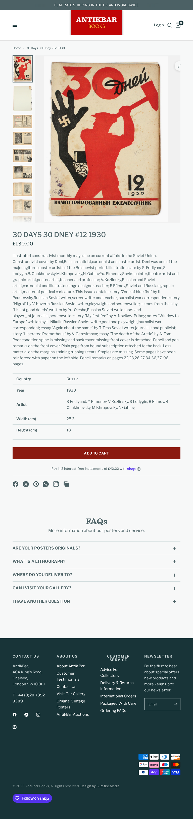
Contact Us (66, 686)
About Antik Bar (71, 666)
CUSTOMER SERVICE (118, 658)
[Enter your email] (175, 704)
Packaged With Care (118, 703)
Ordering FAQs (113, 710)
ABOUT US (67, 656)
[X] (26, 484)
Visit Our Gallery (71, 694)
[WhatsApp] (46, 484)
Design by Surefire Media (99, 786)
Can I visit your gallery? (42, 588)
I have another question (41, 601)
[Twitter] (29, 714)
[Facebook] (16, 484)
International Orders (118, 696)
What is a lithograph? (39, 561)
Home (17, 48)
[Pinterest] (36, 484)
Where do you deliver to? (42, 574)
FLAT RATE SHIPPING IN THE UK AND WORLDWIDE (96, 5)
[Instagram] (56, 484)
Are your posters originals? (47, 548)
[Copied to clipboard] (66, 484)
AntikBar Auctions (73, 714)
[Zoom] (179, 66)
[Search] (170, 25)
